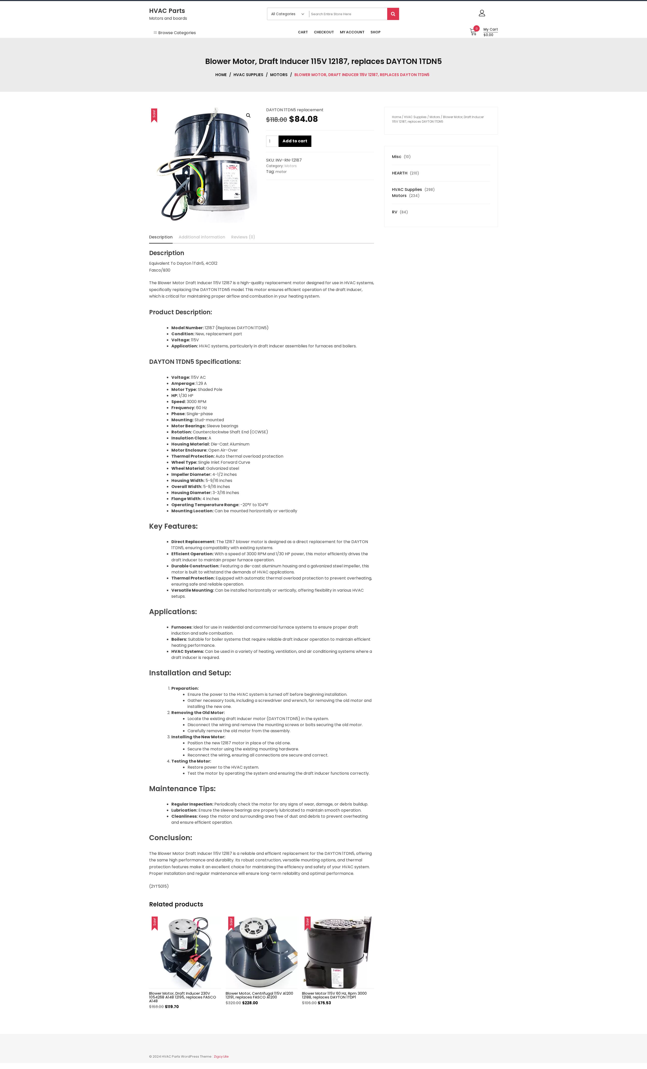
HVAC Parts (167, 11)
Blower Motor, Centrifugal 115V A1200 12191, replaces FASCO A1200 (259, 995)
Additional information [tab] (202, 237)
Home (221, 74)
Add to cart (295, 141)
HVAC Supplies (248, 74)
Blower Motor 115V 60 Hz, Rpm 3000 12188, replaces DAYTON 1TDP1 (334, 995)
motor (281, 171)
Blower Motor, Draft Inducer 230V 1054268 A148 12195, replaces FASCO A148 (182, 997)
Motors (279, 74)
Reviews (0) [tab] (243, 237)
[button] (248, 115)
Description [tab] (161, 237)
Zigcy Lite (221, 1056)
